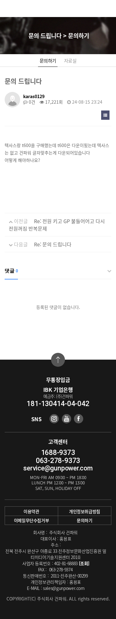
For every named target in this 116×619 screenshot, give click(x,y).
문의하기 (48, 60)
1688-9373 (58, 453)
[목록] (105, 115)
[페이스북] (78, 418)
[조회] (84, 563)
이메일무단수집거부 (31, 520)
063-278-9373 (58, 461)
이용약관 (31, 511)
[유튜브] (66, 418)
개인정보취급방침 (84, 511)
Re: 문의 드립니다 (52, 244)
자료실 (70, 60)
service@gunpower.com (57, 468)
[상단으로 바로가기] (58, 360)
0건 (31, 102)
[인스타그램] (54, 418)
